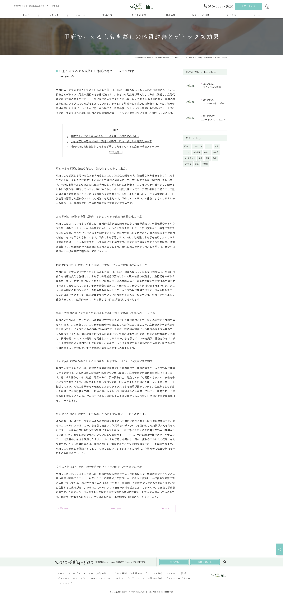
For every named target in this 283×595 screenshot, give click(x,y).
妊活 (197, 164)
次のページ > (167, 508)
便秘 (207, 158)
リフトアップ (189, 158)
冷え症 (215, 152)
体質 (215, 158)
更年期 (205, 164)
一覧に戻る (116, 508)
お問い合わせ (249, 6)
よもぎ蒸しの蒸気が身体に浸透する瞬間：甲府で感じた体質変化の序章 (111, 141)
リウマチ (187, 164)
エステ (187, 152)
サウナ (208, 146)
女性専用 (196, 152)
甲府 (216, 146)
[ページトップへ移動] (225, 562)
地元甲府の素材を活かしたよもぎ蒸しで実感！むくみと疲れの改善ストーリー (115, 146)
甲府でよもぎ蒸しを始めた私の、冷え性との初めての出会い (105, 136)
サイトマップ (64, 583)
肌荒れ (206, 152)
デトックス (197, 146)
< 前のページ (64, 508)
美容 (200, 158)
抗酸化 (187, 146)
